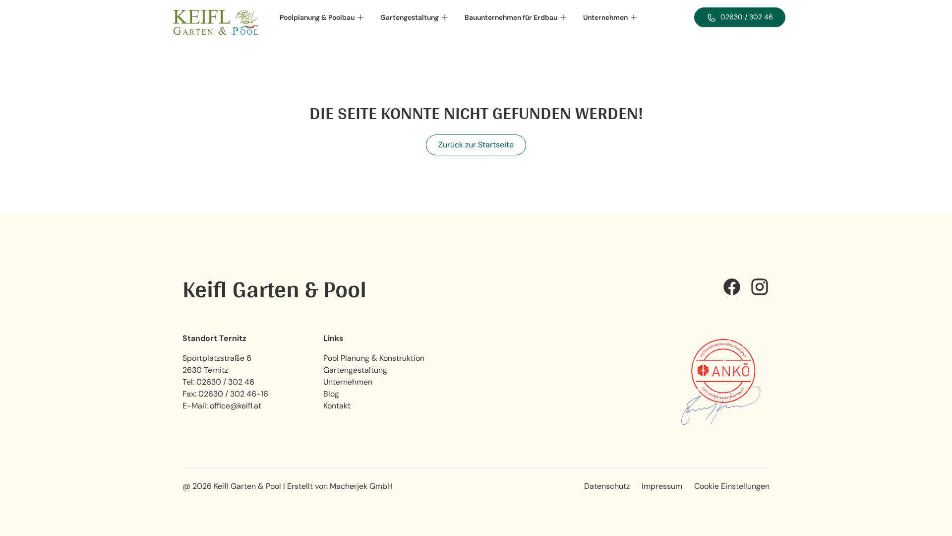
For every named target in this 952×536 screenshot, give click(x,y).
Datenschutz (607, 486)
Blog (331, 394)
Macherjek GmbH (361, 486)
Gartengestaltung (409, 17)
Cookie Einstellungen (732, 486)
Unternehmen (605, 17)
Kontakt (337, 406)
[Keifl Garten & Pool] (215, 22)
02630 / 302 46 (225, 382)
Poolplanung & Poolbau (317, 17)
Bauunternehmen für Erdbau (511, 17)
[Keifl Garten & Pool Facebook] (732, 289)
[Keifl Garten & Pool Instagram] (760, 289)
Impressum (662, 486)
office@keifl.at (235, 406)
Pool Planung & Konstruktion (373, 358)
